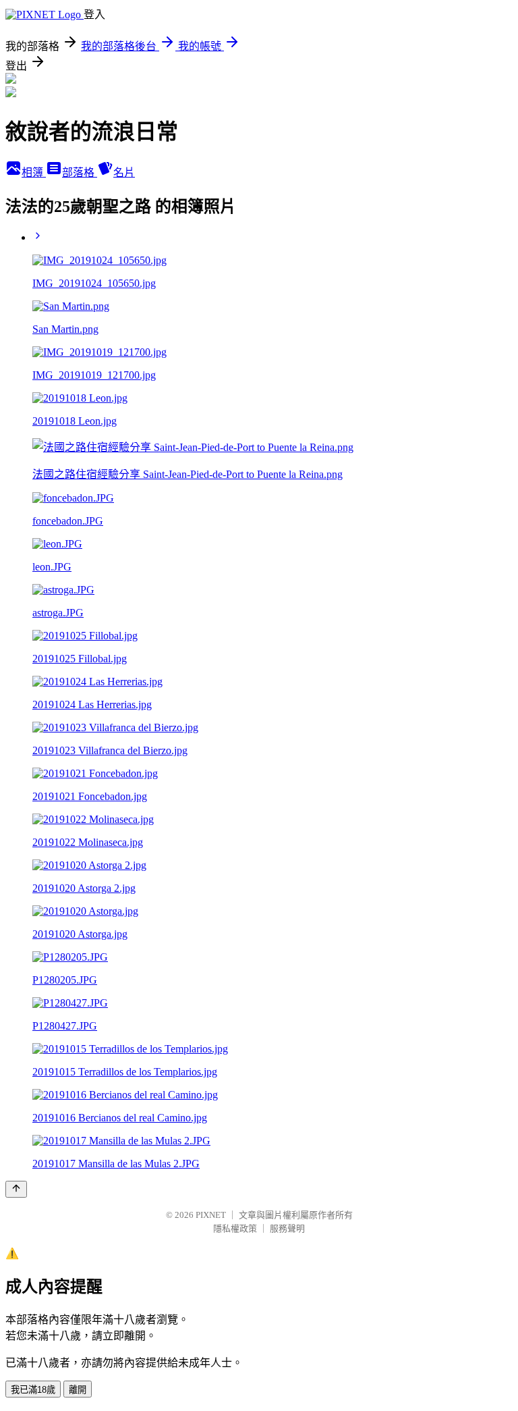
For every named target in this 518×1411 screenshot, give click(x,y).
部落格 (79, 172)
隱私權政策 (235, 1228)
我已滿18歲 (33, 1390)
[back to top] (16, 1189)
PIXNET (211, 1215)
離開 (77, 1390)
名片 (124, 172)
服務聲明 (287, 1228)
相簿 (34, 172)
